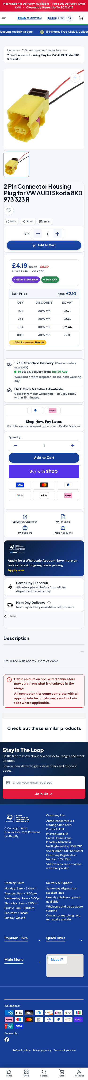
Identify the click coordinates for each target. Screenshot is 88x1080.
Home (11, 50)
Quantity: (15, 437)
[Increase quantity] (58, 233)
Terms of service (65, 1050)
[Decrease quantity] (38, 233)
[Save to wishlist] (9, 210)
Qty (27, 233)
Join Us (41, 793)
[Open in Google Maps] (65, 965)
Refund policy (21, 1050)
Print (13, 221)
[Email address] (44, 782)
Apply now (16, 570)
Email (47, 221)
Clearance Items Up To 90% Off (49, 7)
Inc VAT (52, 17)
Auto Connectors (15, 830)
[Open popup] (49, 603)
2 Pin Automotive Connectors (41, 50)
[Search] (69, 17)
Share (30, 221)
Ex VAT (61, 17)
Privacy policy (42, 1050)
